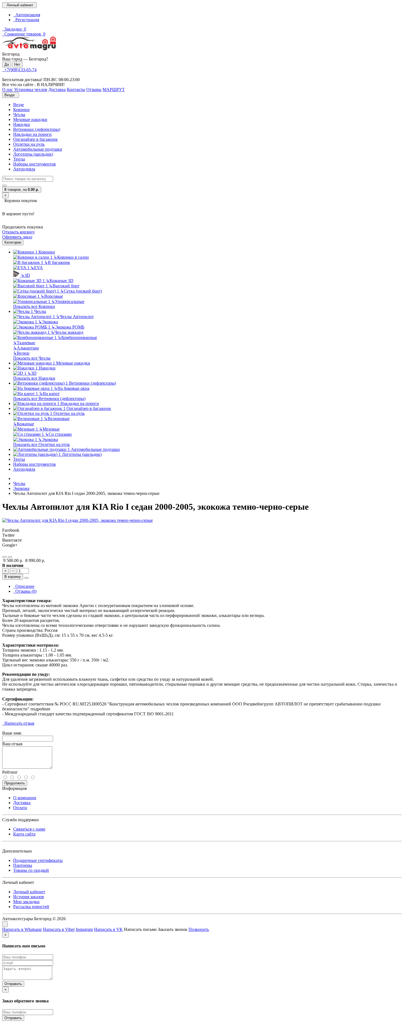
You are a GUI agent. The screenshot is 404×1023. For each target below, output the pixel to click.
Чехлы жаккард (67, 332)
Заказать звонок (172, 929)
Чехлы (19, 114)
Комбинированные (77, 337)
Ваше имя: (12, 733)
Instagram (84, 929)
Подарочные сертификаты (38, 860)
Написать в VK (108, 929)
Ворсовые (52, 296)
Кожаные (23, 423)
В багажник (57, 262)
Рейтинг (10, 772)
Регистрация (26, 19)
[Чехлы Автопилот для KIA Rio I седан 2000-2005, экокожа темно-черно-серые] (77, 520)
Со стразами (58, 434)
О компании (24, 797)
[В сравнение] (10, 557)
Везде (18, 104)
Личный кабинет (29, 891)
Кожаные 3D (59, 280)
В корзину (12, 577)
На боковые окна (71, 388)
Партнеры (22, 865)
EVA (37, 267)
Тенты (19, 159)
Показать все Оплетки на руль (41, 444)
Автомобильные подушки (37, 149)
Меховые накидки (30, 119)
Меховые (49, 429)
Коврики (21, 109)
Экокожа (48, 321)
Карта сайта (24, 834)
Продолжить (14, 783)
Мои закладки (26, 901)
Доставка (22, 802)
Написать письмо (140, 929)
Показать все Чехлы (32, 358)
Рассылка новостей (31, 906)
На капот (49, 393)
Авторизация (26, 14)
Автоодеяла (24, 169)
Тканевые (24, 342)
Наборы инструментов (34, 164)
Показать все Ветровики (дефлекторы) (49, 398)
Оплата (20, 807)
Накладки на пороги (32, 134)
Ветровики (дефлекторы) (36, 129)
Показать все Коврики (34, 306)
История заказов (28, 896)
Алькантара (26, 348)
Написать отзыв (18, 723)
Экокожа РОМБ (67, 327)
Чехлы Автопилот (75, 316)
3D (25, 275)
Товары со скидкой (31, 870)
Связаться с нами (29, 829)
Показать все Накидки (34, 378)
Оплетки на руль (29, 144)
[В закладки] (4, 557)
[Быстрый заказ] (26, 578)
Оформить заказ (17, 237)
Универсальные (67, 301)
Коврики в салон (71, 257)
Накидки (21, 124)
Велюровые (57, 418)
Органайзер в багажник (35, 139)
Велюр (21, 353)
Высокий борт (64, 285)
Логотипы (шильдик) (33, 154)
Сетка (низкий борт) (81, 291)
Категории (12, 242)
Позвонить (199, 929)
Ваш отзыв (12, 743)
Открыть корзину (18, 232)
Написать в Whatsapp (22, 929)
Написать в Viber (59, 929)
